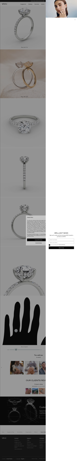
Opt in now (61, 247)
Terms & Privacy (62, 244)
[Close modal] (38, 230)
